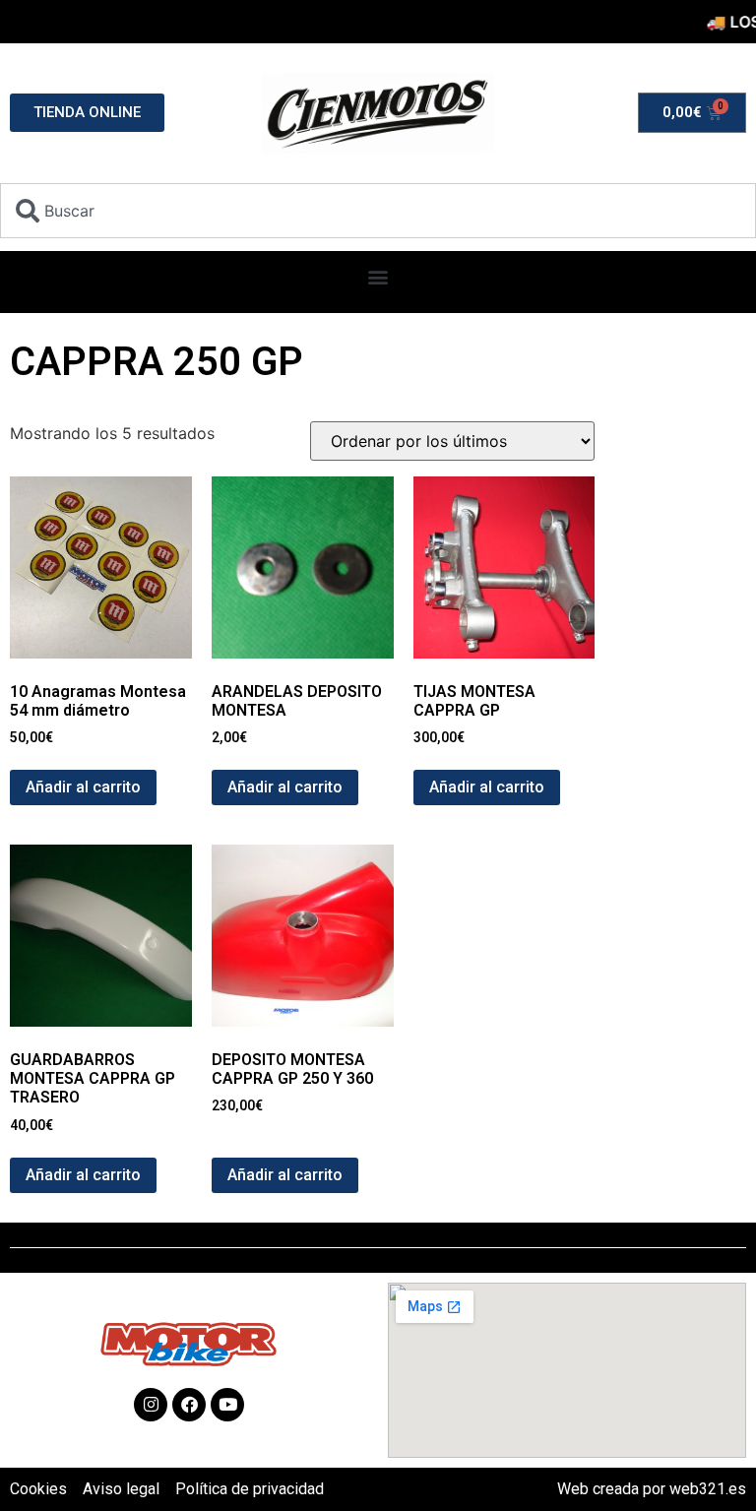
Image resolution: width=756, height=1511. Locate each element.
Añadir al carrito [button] (83, 787)
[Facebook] (189, 1404)
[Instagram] (150, 1404)
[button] (378, 277)
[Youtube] (227, 1404)
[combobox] (378, 210)
